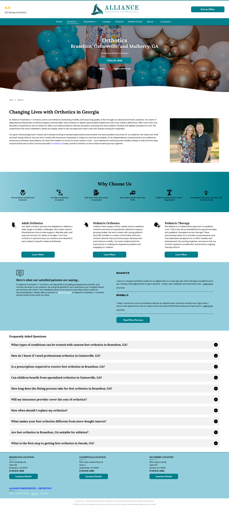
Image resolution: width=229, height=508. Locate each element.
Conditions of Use (111, 501)
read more (208, 284)
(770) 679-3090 (16, 471)
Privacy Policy (79, 501)
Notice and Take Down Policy (127, 501)
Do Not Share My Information (95, 501)
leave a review (65, 292)
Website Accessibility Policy (145, 501)
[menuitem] (59, 22)
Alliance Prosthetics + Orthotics (30, 488)
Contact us (57, 143)
